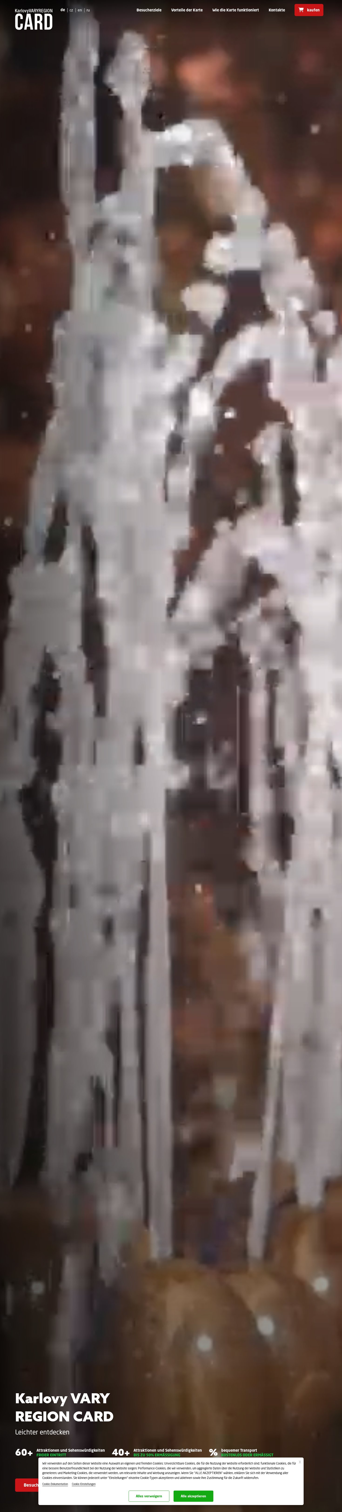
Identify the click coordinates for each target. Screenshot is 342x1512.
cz (71, 10)
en (80, 10)
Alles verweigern (149, 1496)
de (62, 9)
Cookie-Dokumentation (55, 1483)
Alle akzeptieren (193, 1496)
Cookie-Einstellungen (84, 1483)
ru (88, 10)
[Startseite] (33, 19)
